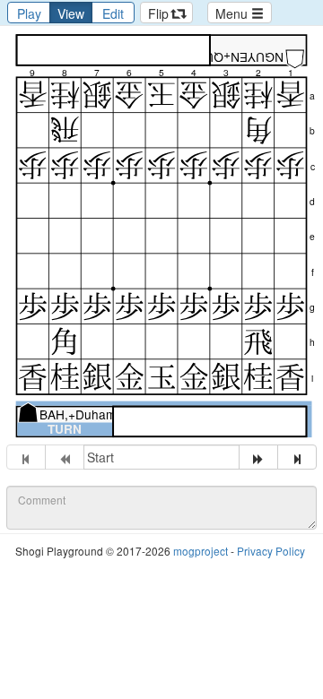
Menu (233, 13)
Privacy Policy (271, 550)
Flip (160, 13)
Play (29, 13)
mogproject (200, 550)
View (70, 13)
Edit (113, 13)
